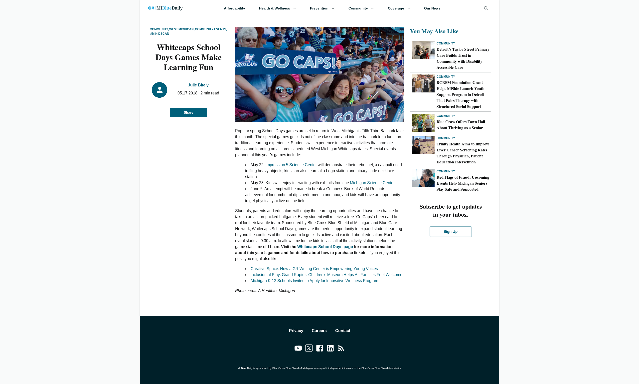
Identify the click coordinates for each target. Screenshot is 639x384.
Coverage (396, 8)
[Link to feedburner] (341, 349)
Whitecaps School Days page (325, 247)
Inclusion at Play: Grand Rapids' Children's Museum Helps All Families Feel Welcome (326, 275)
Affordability (234, 8)
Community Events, (211, 29)
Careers (319, 331)
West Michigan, (181, 29)
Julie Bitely (198, 85)
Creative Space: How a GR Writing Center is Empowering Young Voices (314, 269)
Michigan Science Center (372, 183)
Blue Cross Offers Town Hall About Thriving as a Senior (461, 124)
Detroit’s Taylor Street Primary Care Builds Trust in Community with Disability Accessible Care (463, 58)
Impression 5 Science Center (291, 165)
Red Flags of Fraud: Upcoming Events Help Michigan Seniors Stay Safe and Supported (463, 183)
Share (188, 112)
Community (358, 8)
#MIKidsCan (159, 33)
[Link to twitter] (309, 349)
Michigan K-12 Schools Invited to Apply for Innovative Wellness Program (314, 281)
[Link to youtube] (298, 349)
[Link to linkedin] (330, 349)
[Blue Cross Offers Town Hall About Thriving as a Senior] (423, 123)
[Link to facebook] (319, 349)
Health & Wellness (274, 8)
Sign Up (451, 231)
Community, (159, 29)
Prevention (319, 8)
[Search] (486, 8)
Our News (432, 8)
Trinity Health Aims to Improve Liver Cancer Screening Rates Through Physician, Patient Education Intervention (463, 153)
